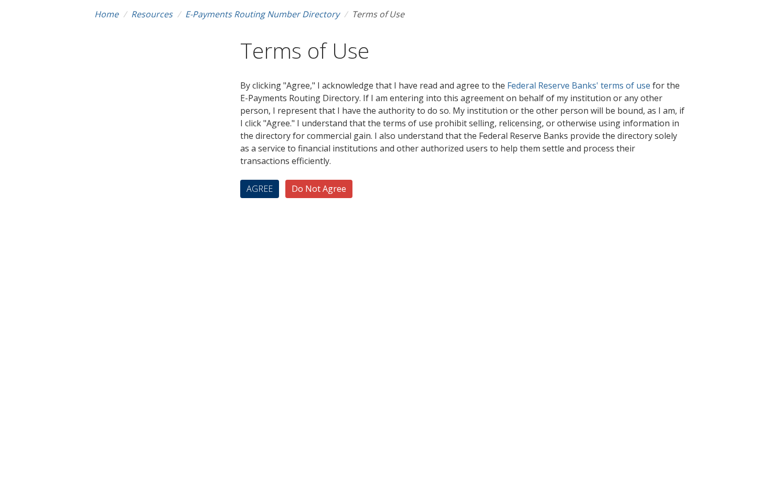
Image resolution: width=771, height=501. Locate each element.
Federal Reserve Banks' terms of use (579, 85)
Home (106, 14)
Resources (152, 14)
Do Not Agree (319, 188)
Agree (260, 188)
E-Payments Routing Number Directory (262, 14)
